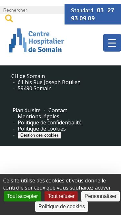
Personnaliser (100, 196)
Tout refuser (61, 196)
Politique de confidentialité (50, 123)
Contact (57, 110)
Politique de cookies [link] (61, 206)
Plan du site (27, 110)
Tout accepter (22, 196)
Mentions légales (38, 116)
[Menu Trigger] (112, 43)
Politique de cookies (42, 129)
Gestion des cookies (39, 135)
